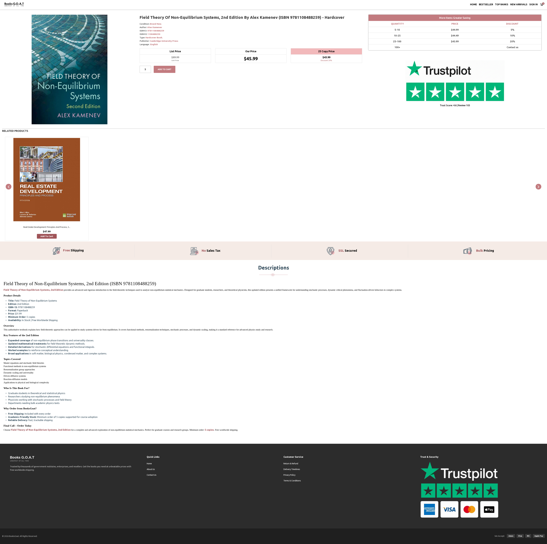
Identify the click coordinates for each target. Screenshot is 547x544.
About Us (151, 469)
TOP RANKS (501, 4)
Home (149, 463)
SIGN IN (533, 4)
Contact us (512, 47)
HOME (473, 4)
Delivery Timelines (291, 469)
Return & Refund (290, 463)
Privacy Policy (289, 475)
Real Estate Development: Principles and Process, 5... (46, 227)
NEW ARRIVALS (518, 4)
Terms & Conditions (292, 481)
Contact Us (151, 475)
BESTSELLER (486, 4)
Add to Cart (164, 69)
